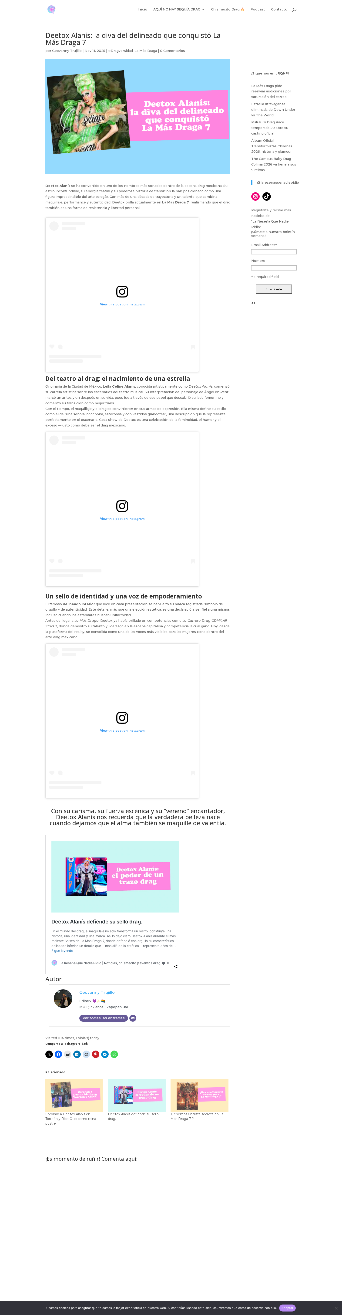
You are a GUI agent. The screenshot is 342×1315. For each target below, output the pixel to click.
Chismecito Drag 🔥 (228, 9)
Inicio (142, 9)
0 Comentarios (172, 51)
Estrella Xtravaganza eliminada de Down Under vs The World (273, 109)
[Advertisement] (274, 377)
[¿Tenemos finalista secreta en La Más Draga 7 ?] (199, 1095)
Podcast (258, 9)
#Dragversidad (120, 51)
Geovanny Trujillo (67, 51)
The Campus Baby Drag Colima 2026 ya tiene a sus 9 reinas (273, 164)
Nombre (258, 261)
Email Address (264, 245)
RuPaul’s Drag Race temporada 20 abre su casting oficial (269, 127)
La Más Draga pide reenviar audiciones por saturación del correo (271, 91)
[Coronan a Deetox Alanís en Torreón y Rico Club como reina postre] (74, 1095)
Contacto (279, 9)
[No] (336, 1308)
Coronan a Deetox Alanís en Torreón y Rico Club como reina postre (70, 1119)
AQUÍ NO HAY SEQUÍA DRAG (176, 9)
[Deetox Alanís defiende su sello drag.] (137, 1095)
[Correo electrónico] (132, 1018)
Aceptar (287, 1308)
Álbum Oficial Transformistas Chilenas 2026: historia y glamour (271, 146)
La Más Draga (145, 51)
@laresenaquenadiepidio (278, 182)
